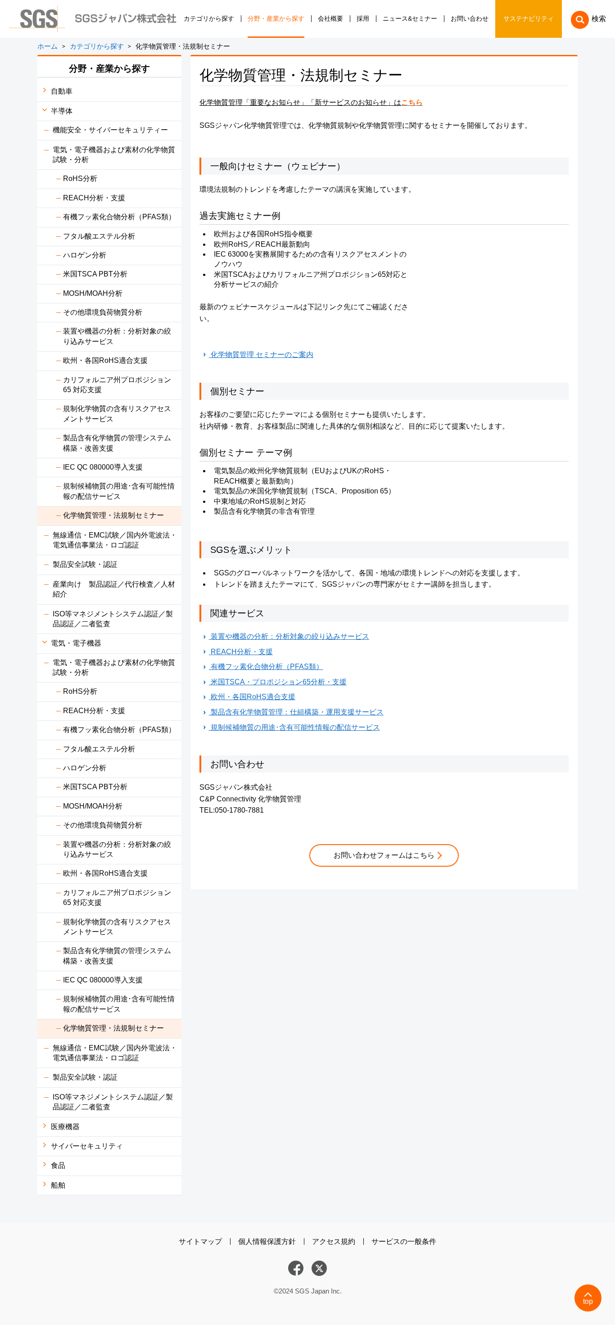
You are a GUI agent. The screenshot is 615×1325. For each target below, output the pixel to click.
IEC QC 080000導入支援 (103, 467)
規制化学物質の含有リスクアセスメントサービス (117, 413)
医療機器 (65, 1127)
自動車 (61, 91)
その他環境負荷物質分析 (102, 312)
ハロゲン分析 (84, 255)
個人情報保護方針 (267, 1241)
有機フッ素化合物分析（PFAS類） (119, 217)
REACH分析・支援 (94, 198)
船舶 (58, 1185)
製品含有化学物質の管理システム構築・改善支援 (117, 443)
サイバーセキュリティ (87, 1146)
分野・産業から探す (276, 18)
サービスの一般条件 (403, 1241)
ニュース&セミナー (410, 18)
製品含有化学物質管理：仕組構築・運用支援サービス (296, 712)
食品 (58, 1165)
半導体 (61, 111)
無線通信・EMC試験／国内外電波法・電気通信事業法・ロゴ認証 (115, 540)
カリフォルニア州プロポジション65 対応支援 (117, 384)
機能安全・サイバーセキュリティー (110, 130)
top (588, 1301)
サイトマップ (200, 1241)
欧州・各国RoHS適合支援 (105, 360)
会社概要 (330, 18)
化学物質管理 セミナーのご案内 (261, 354)
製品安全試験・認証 (85, 564)
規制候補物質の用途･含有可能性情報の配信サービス (119, 491)
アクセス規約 (333, 1241)
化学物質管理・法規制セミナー (113, 515)
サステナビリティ (528, 18)
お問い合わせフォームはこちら (384, 855)
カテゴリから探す (209, 18)
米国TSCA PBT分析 (95, 274)
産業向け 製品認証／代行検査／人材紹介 (114, 589)
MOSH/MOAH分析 (92, 293)
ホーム (47, 46)
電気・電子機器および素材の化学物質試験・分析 (114, 154)
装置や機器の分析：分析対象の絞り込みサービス (117, 336)
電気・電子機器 (76, 643)
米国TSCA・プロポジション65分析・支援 (278, 682)
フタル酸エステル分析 (99, 236)
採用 (363, 18)
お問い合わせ (469, 18)
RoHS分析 (80, 178)
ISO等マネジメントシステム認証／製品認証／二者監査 (113, 619)
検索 (599, 19)
